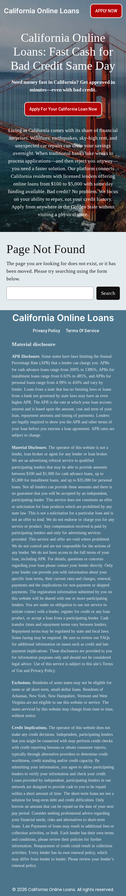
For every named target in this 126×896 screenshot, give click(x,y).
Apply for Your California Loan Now (63, 109)
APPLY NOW (106, 11)
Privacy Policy (46, 330)
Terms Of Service (82, 330)
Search (108, 293)
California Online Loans (41, 11)
